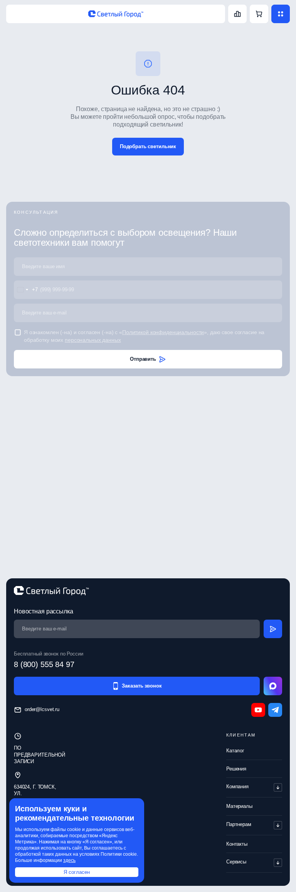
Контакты (236, 844)
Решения (236, 769)
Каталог (235, 750)
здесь (69, 860)
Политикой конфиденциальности (163, 332)
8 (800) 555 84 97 (44, 664)
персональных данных (93, 340)
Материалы (239, 806)
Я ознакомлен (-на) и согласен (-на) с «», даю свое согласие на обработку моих (144, 336)
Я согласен (77, 872)
